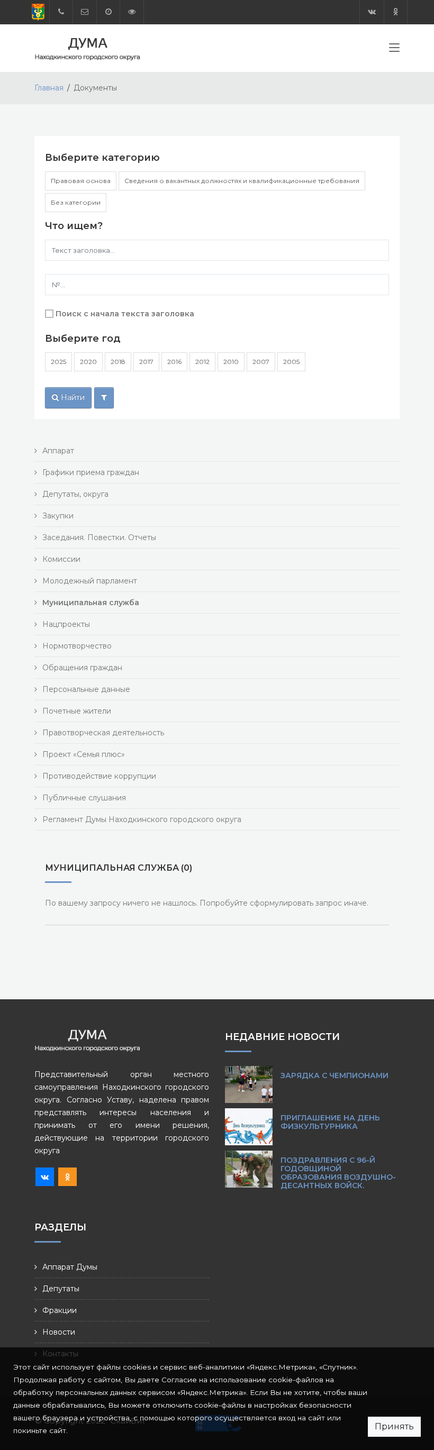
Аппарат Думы (69, 1267)
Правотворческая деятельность (103, 732)
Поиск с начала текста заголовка (125, 313)
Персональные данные (86, 689)
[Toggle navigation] (394, 49)
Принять (394, 1426)
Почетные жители (76, 711)
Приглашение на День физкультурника (330, 1122)
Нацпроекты (66, 624)
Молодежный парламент (89, 581)
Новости (58, 1332)
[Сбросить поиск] (104, 397)
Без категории (76, 202)
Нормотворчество (77, 646)
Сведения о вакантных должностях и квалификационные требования (241, 181)
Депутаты (60, 1288)
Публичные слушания (84, 797)
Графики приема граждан (90, 472)
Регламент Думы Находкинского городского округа (141, 819)
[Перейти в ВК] (371, 12)
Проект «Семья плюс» (83, 754)
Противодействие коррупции (99, 776)
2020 (88, 362)
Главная (49, 88)
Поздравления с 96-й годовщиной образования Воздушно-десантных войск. (338, 1172)
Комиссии (61, 559)
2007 (260, 362)
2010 (231, 362)
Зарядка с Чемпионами (334, 1075)
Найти (72, 397)
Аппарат (58, 450)
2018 (118, 362)
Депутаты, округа (75, 494)
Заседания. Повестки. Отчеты (99, 537)
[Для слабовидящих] (132, 12)
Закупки (58, 516)
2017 (146, 362)
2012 (202, 362)
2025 (58, 362)
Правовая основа (81, 181)
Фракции (59, 1310)
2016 (174, 362)
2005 (291, 362)
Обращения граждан (82, 667)
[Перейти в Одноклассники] (396, 12)
